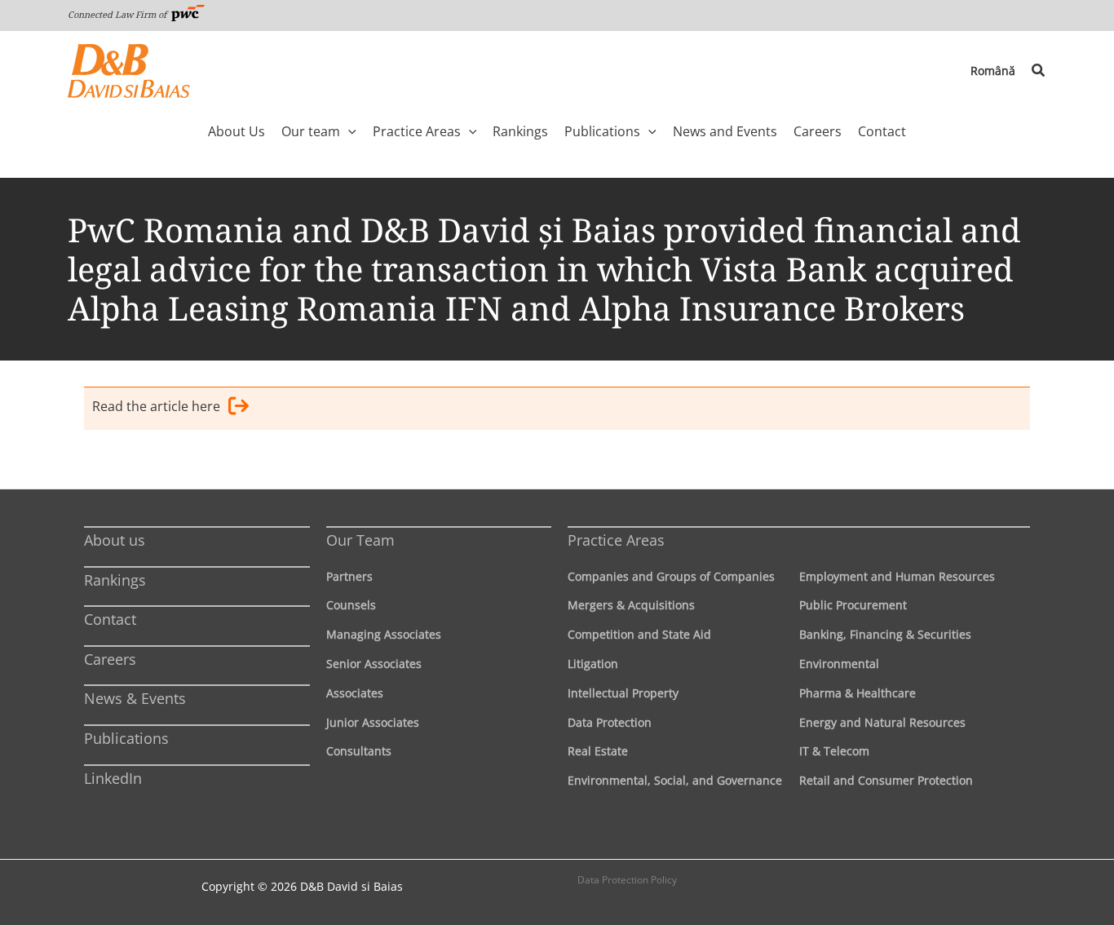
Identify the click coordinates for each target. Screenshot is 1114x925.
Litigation (593, 663)
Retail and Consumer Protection (886, 780)
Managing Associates (383, 634)
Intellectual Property (623, 693)
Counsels (351, 605)
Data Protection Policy (627, 880)
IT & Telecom (834, 751)
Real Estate (598, 751)
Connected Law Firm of (118, 14)
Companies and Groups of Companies (671, 576)
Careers (110, 659)
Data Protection (610, 722)
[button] (1039, 71)
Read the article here (156, 406)
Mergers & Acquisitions (631, 605)
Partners (349, 576)
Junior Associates (372, 722)
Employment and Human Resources (897, 576)
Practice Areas (616, 540)
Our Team (360, 540)
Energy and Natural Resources (882, 722)
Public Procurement (853, 605)
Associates (354, 693)
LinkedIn (113, 778)
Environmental (839, 663)
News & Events (135, 698)
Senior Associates (374, 663)
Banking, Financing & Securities (885, 634)
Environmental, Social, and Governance (675, 780)
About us (114, 540)
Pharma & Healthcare (857, 693)
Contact (110, 619)
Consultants (358, 751)
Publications (126, 738)
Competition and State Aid (639, 634)
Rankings (115, 580)
